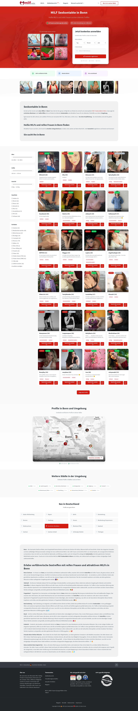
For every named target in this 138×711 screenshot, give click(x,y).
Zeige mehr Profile (83, 392)
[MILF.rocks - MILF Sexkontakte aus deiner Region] (27, 3)
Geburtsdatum (78, 39)
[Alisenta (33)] (65, 444)
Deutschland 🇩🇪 (27, 665)
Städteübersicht (49, 676)
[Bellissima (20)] (87, 430)
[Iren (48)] (47, 421)
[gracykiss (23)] (51, 439)
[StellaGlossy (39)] (76, 437)
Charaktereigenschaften (51, 679)
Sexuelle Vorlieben (50, 682)
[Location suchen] (98, 3)
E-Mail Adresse (78, 47)
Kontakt (64, 703)
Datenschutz (71, 703)
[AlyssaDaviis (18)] (58, 432)
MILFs (42, 3)
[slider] (12, 157)
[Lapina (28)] (80, 426)
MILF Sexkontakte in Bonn (99, 111)
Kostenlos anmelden (94, 458)
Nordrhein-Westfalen (37, 665)
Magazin (65, 3)
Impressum (79, 703)
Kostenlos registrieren (91, 56)
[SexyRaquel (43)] (91, 446)
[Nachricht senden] (56, 185)
